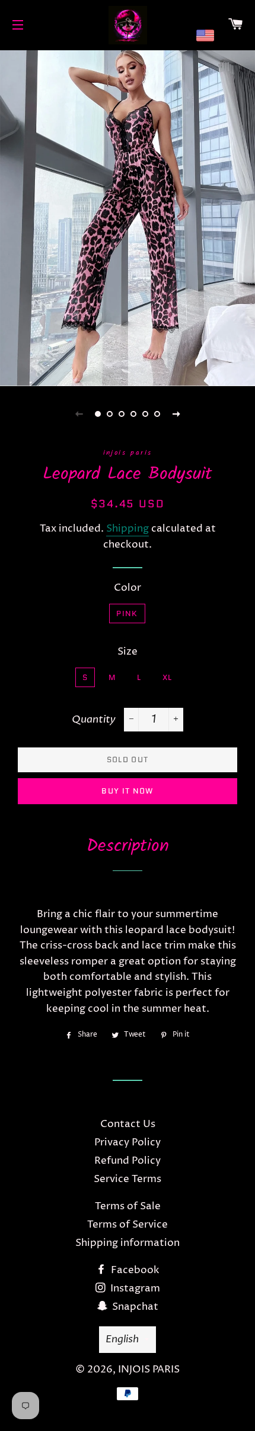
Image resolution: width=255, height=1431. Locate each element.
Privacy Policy (127, 1142)
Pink (127, 613)
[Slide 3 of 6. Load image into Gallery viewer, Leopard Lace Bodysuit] (122, 414)
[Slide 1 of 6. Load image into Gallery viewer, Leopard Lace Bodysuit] (98, 414)
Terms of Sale (128, 1206)
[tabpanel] (127, 216)
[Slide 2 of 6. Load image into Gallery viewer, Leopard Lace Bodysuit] (110, 414)
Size (127, 652)
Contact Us (127, 1124)
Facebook (134, 1270)
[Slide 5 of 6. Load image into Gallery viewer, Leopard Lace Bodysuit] (145, 414)
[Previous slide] (79, 414)
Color (127, 588)
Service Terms (127, 1179)
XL (167, 677)
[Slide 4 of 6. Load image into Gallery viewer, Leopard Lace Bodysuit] (133, 414)
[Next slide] (176, 414)
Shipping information (127, 1243)
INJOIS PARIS (149, 1369)
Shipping (127, 529)
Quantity (94, 719)
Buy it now (127, 791)
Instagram (134, 1288)
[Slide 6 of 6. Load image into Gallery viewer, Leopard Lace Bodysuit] (157, 414)
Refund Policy (127, 1161)
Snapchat (134, 1307)
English (122, 1339)
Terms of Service (127, 1225)
